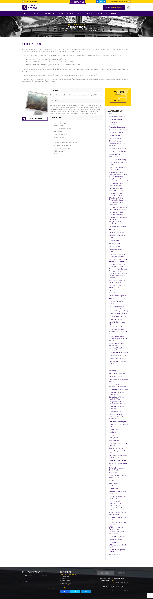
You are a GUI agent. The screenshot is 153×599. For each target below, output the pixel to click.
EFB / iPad (112, 229)
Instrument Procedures (116, 319)
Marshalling (112, 371)
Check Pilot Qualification (116, 135)
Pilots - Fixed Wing (36, 118)
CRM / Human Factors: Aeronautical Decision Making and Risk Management (118, 174)
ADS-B (111, 114)
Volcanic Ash (113, 480)
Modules (35, 13)
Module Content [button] (57, 117)
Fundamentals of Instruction (117, 298)
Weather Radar (113, 489)
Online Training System (66, 13)
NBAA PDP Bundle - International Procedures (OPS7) (116, 508)
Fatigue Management (115, 249)
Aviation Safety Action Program (118, 130)
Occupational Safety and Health (118, 389)
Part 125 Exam (113, 419)
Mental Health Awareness (117, 373)
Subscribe (51, 588)
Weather (111, 486)
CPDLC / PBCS (113, 157)
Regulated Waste (114, 429)
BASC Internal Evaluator (116, 132)
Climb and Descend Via (116, 141)
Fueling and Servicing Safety (117, 296)
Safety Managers (114, 554)
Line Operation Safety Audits (117, 355)
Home (26, 13)
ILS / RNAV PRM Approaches (118, 316)
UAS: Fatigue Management (117, 536)
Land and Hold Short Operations (119, 353)
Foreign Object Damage (116, 293)
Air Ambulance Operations (117, 116)
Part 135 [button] (55, 90)
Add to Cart (118, 100)
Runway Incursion (114, 440)
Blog (79, 13)
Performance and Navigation (118, 422)
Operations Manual (115, 411)
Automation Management (117, 127)
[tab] (76, 90)
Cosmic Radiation (114, 154)
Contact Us (79, 2)
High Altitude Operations (116, 306)
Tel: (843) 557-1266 (32, 2)
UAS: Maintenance (114, 542)
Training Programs (48, 13)
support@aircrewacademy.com (72, 585)
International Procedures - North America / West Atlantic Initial (118, 331)
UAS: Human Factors (115, 539)
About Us (89, 13)
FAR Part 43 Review (115, 243)
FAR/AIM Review (114, 241)
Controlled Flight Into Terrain (117, 148)
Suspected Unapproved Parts (118, 460)
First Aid (111, 252)
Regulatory (112, 432)
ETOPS (111, 238)
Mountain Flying (114, 384)
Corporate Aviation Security (117, 151)
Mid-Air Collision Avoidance (117, 376)
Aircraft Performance (115, 119)
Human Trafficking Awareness (118, 313)
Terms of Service (64, 588)
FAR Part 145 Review (115, 246)
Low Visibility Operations (116, 358)
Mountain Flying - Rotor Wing (117, 386)
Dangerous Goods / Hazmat (117, 227)
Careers (113, 13)
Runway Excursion (114, 438)
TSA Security (113, 473)
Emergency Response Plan (117, 235)
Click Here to (114, 7)
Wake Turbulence (114, 483)
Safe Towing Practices (116, 448)
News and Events (101, 13)
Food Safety (113, 290)
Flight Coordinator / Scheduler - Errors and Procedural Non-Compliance (118, 276)
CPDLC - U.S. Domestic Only (117, 160)
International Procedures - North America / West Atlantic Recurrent (118, 338)
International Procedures (116, 327)
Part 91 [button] (54, 101)
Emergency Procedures (116, 232)
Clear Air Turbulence (115, 138)
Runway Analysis (114, 435)
